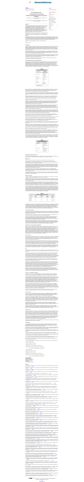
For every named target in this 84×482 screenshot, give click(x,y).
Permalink (51, 29)
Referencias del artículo (53, 18)
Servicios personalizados (53, 9)
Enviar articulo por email (53, 22)
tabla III (47, 190)
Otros (50, 27)
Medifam (27, 7)
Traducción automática (53, 21)
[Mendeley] (49, 27)
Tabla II (46, 137)
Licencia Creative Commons (52, 478)
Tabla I (48, 66)
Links (32, 366)
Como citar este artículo (53, 19)
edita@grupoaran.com (42, 481)
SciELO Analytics (52, 14)
